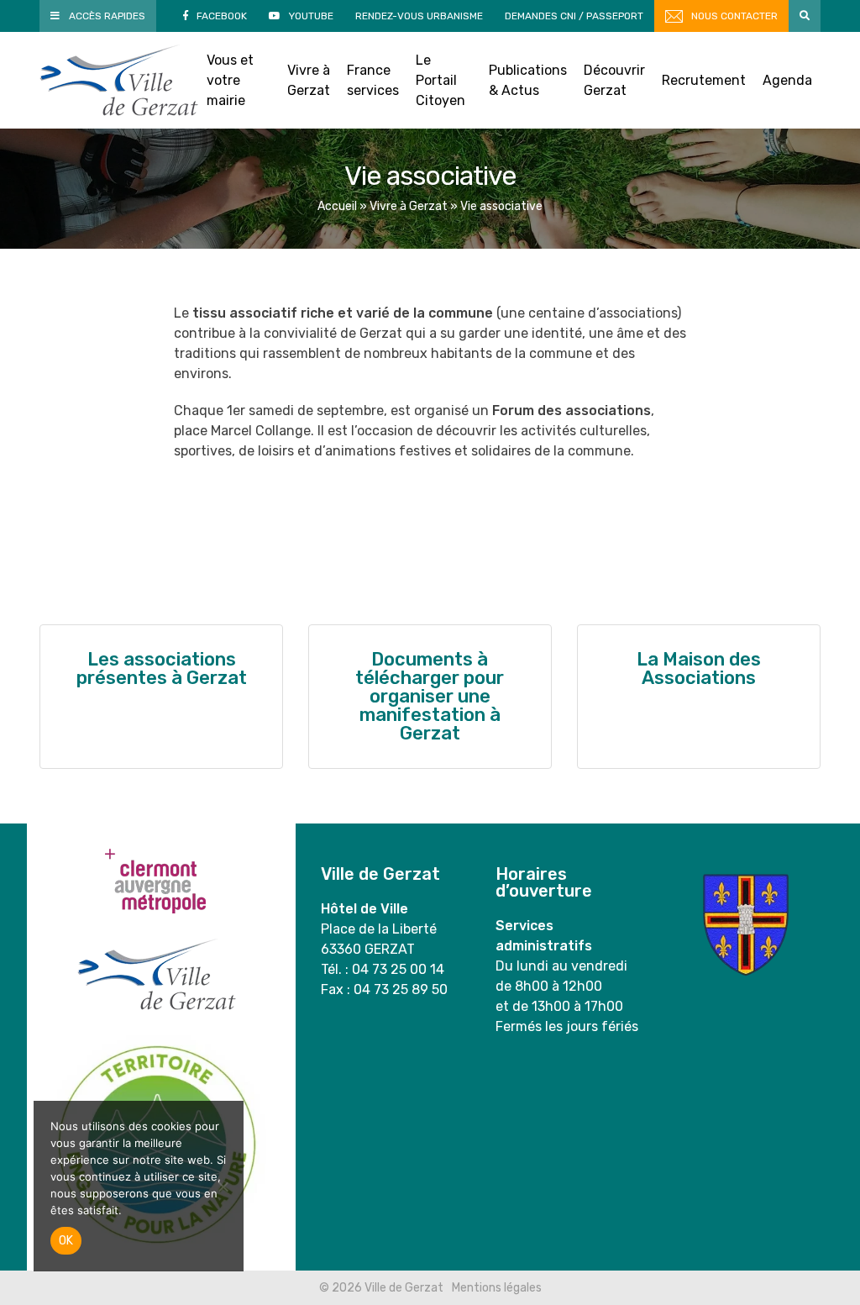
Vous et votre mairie (230, 80)
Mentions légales (497, 1288)
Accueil (337, 206)
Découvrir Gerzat (614, 80)
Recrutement (704, 80)
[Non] (222, 1186)
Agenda (787, 80)
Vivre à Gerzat (308, 80)
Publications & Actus (528, 80)
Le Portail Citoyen (440, 80)
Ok (66, 1241)
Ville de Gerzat (118, 80)
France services (373, 80)
